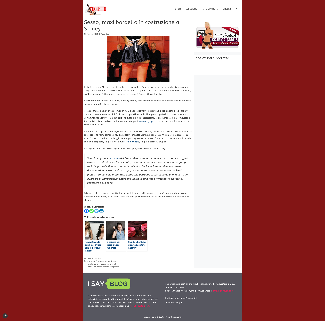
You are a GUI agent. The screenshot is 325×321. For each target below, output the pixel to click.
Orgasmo (100, 261)
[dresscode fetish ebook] (217, 48)
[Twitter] (96, 211)
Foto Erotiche (210, 9)
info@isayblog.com (139, 306)
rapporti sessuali (112, 261)
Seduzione (191, 9)
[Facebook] (86, 211)
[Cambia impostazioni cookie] (5, 315)
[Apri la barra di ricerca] (237, 9)
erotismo (91, 261)
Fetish (177, 9)
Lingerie (227, 9)
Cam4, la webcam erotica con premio (103, 267)
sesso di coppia (131, 141)
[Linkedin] (101, 211)
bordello (114, 158)
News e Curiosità (94, 258)
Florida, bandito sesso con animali (101, 264)
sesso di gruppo (147, 121)
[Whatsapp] (91, 211)
